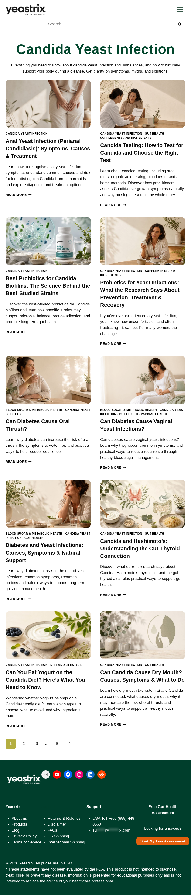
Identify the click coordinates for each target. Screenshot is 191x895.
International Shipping (66, 842)
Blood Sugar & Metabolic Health (34, 409)
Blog (15, 830)
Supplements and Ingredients (126, 137)
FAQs (52, 830)
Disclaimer (57, 824)
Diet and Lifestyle (66, 665)
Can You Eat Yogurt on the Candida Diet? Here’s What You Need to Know (45, 679)
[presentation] (48, 104)
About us (19, 818)
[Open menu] (180, 9)
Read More (19, 195)
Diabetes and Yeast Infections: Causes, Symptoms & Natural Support (44, 552)
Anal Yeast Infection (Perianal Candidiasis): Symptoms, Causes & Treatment (48, 148)
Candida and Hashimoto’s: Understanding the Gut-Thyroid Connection (140, 548)
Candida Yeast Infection (27, 133)
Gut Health (154, 133)
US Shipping (58, 836)
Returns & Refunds (64, 818)
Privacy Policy (24, 836)
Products (19, 824)
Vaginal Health (154, 414)
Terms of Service (26, 842)
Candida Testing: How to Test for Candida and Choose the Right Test (141, 152)
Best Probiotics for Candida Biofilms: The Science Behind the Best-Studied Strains (48, 285)
